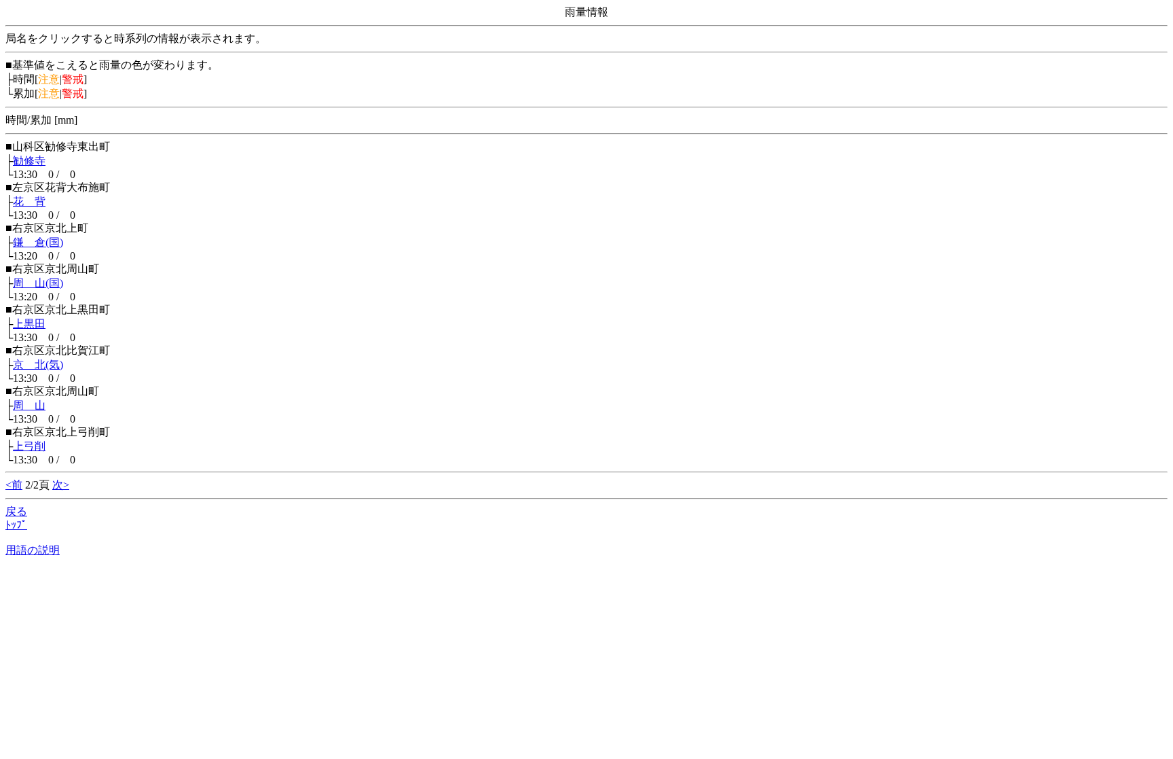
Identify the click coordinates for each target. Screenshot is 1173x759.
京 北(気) (38, 364)
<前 (13, 485)
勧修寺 (29, 160)
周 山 (29, 405)
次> (60, 485)
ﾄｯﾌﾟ (16, 525)
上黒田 (29, 324)
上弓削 (29, 446)
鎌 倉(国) (38, 242)
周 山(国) (38, 283)
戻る (16, 511)
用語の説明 (32, 550)
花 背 (29, 201)
